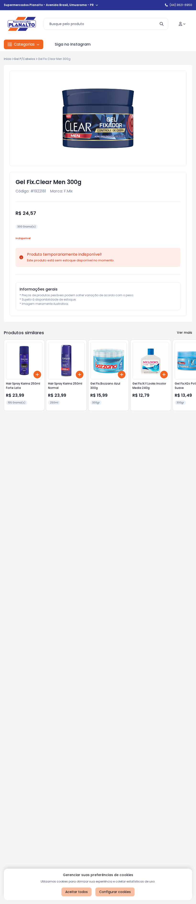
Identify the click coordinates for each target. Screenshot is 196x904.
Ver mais (184, 332)
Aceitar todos (76, 891)
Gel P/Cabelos (24, 59)
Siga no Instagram (73, 44)
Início (7, 59)
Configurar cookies (115, 891)
